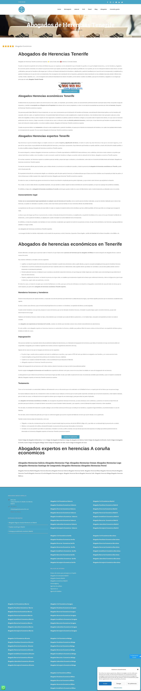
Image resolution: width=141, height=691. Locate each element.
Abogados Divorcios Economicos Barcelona (106, 543)
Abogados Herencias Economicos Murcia (20, 615)
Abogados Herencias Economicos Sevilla (62, 547)
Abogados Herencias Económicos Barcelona (106, 547)
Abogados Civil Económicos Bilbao (60, 673)
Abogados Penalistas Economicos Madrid (105, 505)
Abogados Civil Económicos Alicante (19, 638)
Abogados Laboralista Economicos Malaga (63, 661)
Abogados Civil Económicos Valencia (61, 501)
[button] (138, 669)
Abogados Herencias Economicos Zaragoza (63, 615)
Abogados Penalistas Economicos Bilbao (62, 676)
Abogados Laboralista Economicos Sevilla (63, 558)
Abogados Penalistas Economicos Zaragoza (63, 608)
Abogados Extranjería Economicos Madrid (105, 528)
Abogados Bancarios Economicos (60, 520)
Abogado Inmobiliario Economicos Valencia (63, 516)
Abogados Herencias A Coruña (37, 473)
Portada (61, 30)
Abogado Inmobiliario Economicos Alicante (21, 653)
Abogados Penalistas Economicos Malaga (62, 642)
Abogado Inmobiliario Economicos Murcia (20, 619)
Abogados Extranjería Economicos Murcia (20, 631)
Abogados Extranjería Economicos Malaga (63, 665)
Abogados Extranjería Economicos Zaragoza (63, 631)
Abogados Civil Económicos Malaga (61, 638)
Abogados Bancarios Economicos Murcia (20, 623)
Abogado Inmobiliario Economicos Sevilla (63, 551)
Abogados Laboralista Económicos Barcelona (106, 558)
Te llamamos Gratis (134, 656)
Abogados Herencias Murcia (71, 473)
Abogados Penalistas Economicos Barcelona (106, 539)
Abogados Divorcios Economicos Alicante (20, 646)
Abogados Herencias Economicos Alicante (20, 650)
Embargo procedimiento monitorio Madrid (21, 531)
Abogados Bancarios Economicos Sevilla (62, 555)
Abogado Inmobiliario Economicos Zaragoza (63, 619)
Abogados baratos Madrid (57, 578)
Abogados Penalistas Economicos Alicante (20, 642)
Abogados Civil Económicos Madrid (103, 501)
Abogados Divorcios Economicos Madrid (105, 509)
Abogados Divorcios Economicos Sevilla (62, 543)
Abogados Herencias (40, 471)
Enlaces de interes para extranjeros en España (63, 573)
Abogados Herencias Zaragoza (54, 473)
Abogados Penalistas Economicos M (19, 608)
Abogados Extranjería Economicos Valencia (63, 528)
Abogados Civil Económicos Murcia (18, 604)
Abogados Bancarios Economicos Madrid (105, 520)
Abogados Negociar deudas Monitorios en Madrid (23, 522)
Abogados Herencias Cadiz (87, 473)
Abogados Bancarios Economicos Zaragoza (63, 623)
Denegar (118, 683)
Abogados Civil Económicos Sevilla (60, 535)
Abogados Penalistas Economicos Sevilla (62, 539)
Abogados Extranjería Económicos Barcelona (106, 562)
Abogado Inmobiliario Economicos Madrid (106, 516)
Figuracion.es (54, 588)
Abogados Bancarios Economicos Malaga (62, 657)
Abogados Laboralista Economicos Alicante (21, 661)
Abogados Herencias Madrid (26, 471)
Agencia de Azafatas (55, 591)
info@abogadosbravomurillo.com (20, 509)
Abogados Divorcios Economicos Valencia (62, 509)
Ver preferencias (132, 683)
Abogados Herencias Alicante (108, 471)
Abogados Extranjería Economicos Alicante (21, 665)
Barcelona (49, 471)
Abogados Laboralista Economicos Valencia (63, 524)
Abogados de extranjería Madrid (59, 575)
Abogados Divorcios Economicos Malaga (62, 646)
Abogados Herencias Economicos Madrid (105, 512)
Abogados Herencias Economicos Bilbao (62, 684)
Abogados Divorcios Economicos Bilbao (62, 680)
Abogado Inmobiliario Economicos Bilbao (62, 688)
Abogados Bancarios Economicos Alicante (20, 657)
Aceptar (105, 683)
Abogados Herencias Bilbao (92, 471)
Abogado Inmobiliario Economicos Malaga (63, 653)
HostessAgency (54, 583)
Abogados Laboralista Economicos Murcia (20, 627)
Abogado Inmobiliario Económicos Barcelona (106, 551)
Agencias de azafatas (56, 586)
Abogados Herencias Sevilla (76, 471)
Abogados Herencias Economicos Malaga (62, 650)
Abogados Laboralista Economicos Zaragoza (63, 627)
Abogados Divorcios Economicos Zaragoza (63, 611)
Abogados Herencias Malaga (103, 473)
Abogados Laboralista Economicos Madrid (105, 524)
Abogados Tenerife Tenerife (36, 79)
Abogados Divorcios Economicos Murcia (20, 611)
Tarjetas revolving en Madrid (17, 527)
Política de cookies (118, 687)
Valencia (65, 471)
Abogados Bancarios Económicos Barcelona (106, 555)
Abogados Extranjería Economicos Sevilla (62, 562)
